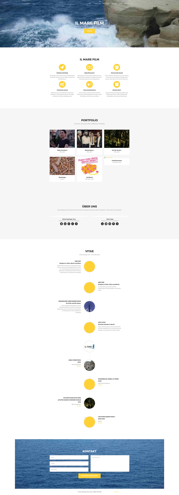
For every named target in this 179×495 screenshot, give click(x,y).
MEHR (79, 366)
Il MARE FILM (97, 3)
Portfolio (106, 3)
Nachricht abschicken (89, 476)
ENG (90, 3)
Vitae (120, 3)
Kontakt (126, 3)
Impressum (116, 491)
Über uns (114, 3)
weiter (89, 31)
